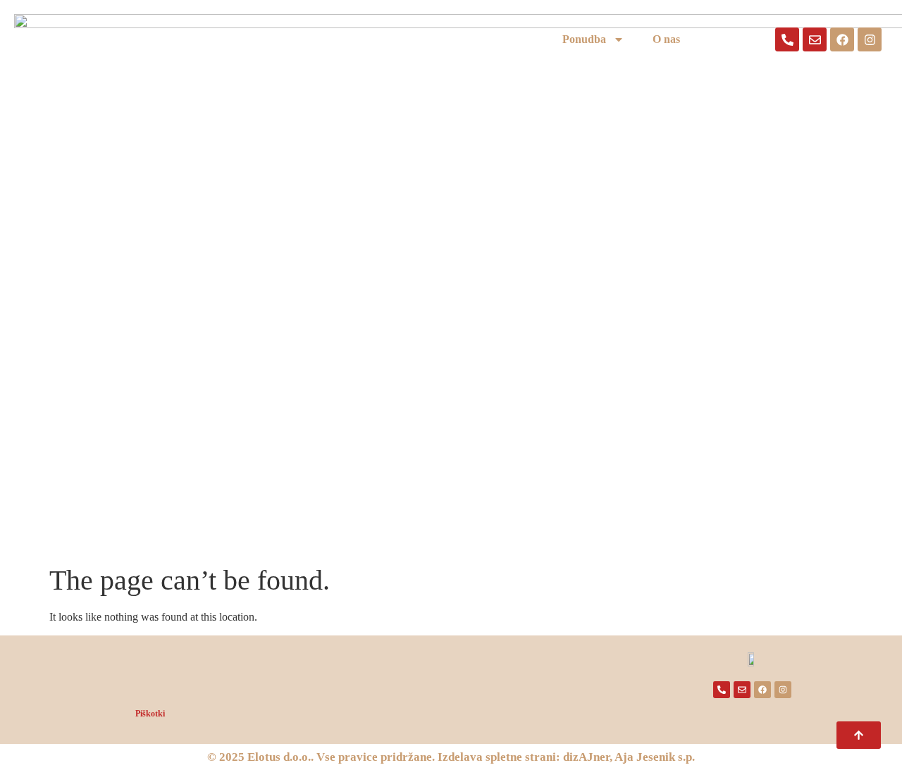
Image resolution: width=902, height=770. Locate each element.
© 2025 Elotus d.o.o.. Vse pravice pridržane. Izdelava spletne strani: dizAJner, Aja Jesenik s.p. (451, 757)
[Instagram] (870, 39)
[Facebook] (842, 39)
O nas (666, 39)
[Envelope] (815, 39)
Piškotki (150, 714)
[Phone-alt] (787, 39)
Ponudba (584, 39)
